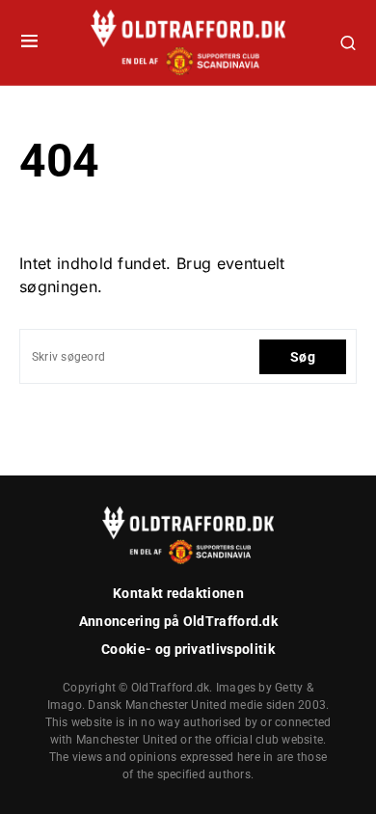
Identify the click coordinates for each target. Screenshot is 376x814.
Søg (302, 357)
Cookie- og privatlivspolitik (188, 649)
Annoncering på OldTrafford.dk (178, 621)
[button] (29, 42)
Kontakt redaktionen (178, 593)
